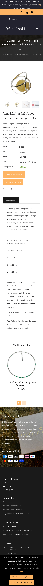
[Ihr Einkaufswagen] (27, 12)
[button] (24, 403)
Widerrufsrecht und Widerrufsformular (18, 531)
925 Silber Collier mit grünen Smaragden (21, 384)
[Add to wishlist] (19, 365)
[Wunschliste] (32, 12)
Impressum (7, 502)
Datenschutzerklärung (12, 506)
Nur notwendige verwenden (21, 583)
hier (21, 572)
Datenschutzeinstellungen (13, 510)
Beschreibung (11, 200)
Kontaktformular (9, 527)
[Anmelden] (22, 12)
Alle (20, 50)
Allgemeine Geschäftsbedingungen (17, 514)
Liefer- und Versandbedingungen (16, 535)
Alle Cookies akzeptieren (21, 577)
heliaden (22, 152)
